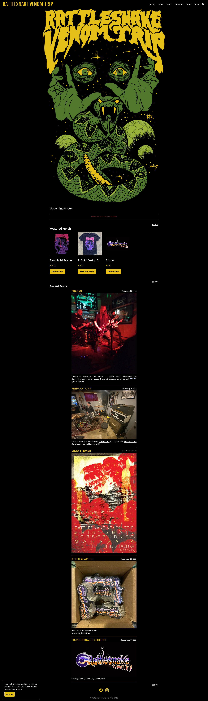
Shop (197, 4)
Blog (189, 4)
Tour (169, 4)
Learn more (17, 689)
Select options (87, 271)
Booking (179, 4)
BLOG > (155, 685)
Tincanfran (85, 633)
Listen (160, 4)
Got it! (9, 694)
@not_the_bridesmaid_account (86, 379)
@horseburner (112, 379)
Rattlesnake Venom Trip (28, 4)
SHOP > (155, 282)
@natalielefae (78, 381)
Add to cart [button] (57, 271)
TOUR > (155, 224)
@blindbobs (104, 441)
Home (152, 4)
